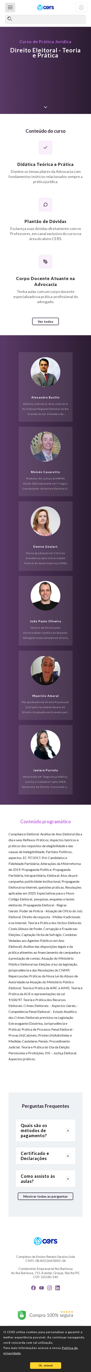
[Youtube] (41, 1288)
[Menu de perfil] (81, 7)
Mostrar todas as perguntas (45, 1196)
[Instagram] (49, 1288)
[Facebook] (33, 1288)
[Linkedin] (57, 1288)
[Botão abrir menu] (10, 7)
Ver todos (45, 321)
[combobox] (45, 19)
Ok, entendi (46, 1365)
